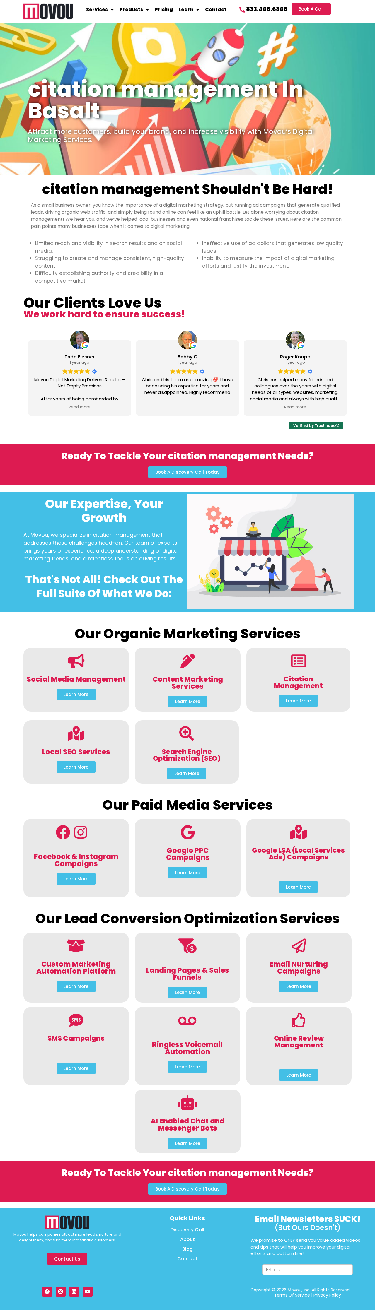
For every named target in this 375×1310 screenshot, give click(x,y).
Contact (215, 9)
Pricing (164, 9)
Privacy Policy (327, 1295)
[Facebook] (47, 1292)
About (187, 1239)
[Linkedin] (74, 1292)
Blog (187, 1249)
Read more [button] (80, 407)
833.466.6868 (266, 9)
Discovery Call (187, 1230)
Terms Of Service (292, 1295)
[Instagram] (61, 1292)
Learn (186, 9)
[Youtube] (88, 1292)
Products (131, 9)
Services (97, 9)
